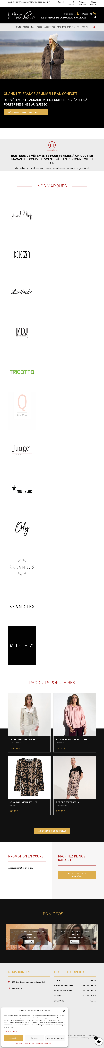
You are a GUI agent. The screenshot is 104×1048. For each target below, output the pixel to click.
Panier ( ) (87, 13)
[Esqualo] (22, 410)
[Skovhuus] (22, 567)
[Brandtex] (22, 606)
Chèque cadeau (82, 3)
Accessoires (50, 27)
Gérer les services (11, 1031)
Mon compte (70, 13)
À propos (71, 3)
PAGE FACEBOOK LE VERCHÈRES (77, 875)
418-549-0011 (18, 988)
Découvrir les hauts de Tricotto (25, 112)
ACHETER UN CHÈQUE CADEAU (52, 831)
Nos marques (82, 27)
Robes (39, 27)
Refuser (34, 1038)
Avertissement (73, 1038)
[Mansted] (22, 489)
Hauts (18, 27)
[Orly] (22, 528)
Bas (32, 27)
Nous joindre (93, 3)
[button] (64, 1010)
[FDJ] (22, 332)
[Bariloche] (22, 293)
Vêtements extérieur (66, 27)
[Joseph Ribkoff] (22, 215)
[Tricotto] (22, 371)
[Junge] (22, 449)
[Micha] (22, 645)
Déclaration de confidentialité (41, 1044)
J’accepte (29, 942)
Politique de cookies (23, 1044)
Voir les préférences (55, 1038)
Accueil (61, 2)
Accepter (14, 1038)
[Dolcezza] (22, 254)
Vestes (26, 27)
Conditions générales (88, 1038)
